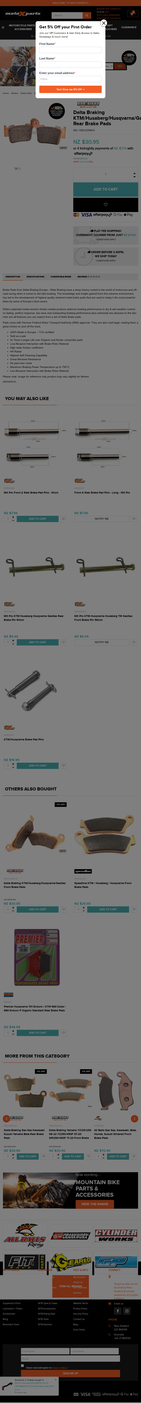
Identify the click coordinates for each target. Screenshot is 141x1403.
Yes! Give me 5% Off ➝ (71, 89)
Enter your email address (56, 73)
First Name (46, 44)
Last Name (46, 58)
